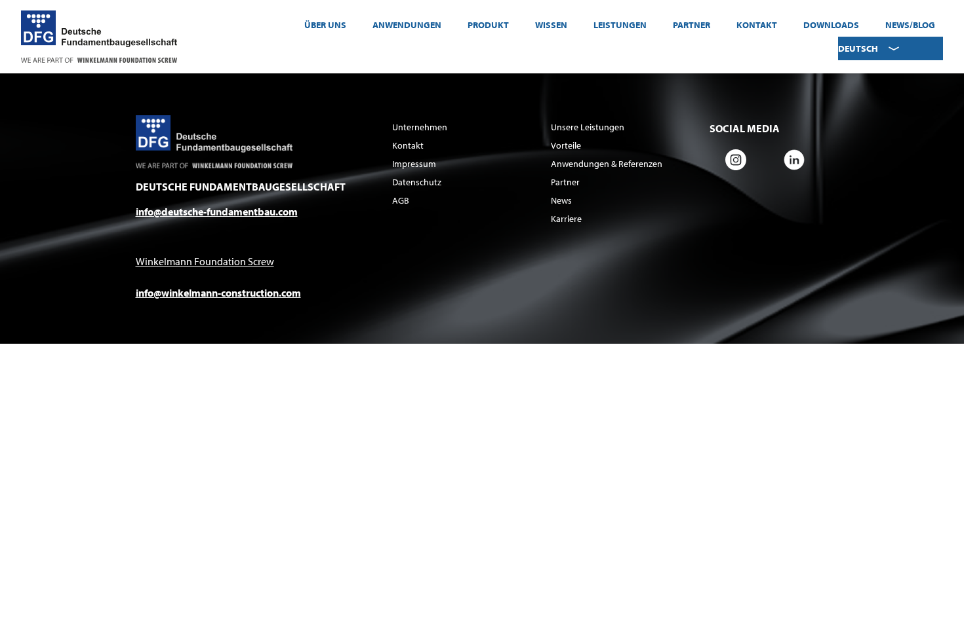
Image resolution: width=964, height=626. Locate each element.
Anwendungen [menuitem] (406, 25)
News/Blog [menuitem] (910, 25)
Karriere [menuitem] (566, 219)
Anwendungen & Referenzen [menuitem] (606, 164)
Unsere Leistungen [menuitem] (587, 127)
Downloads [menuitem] (831, 25)
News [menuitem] (561, 200)
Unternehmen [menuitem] (419, 127)
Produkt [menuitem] (488, 25)
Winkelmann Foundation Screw (205, 261)
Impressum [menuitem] (414, 164)
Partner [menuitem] (691, 25)
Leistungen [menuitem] (620, 25)
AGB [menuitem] (400, 200)
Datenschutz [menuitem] (416, 182)
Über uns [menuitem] (325, 25)
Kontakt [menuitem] (756, 25)
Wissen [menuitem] (551, 25)
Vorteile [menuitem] (566, 145)
